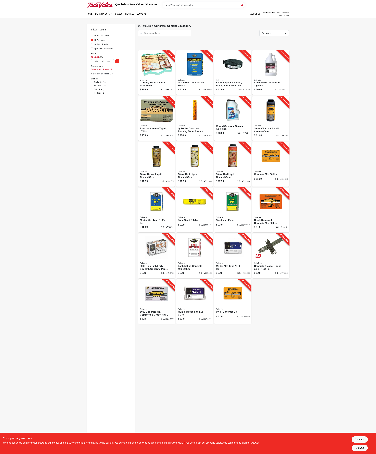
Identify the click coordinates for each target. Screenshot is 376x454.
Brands (119, 14)
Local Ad (142, 14)
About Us (255, 14)
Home (90, 14)
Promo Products (101, 35)
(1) (99, 89)
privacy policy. (175, 442)
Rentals (129, 14)
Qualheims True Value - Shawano (136, 4)
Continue (359, 439)
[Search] (242, 4)
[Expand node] (92, 73)
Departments (102, 14)
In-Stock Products (102, 44)
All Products (99, 40)
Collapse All (96, 69)
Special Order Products (105, 48)
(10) (100, 82)
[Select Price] (117, 61)
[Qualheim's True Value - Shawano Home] (100, 5)
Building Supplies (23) (103, 74)
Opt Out (360, 448)
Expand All (107, 69)
